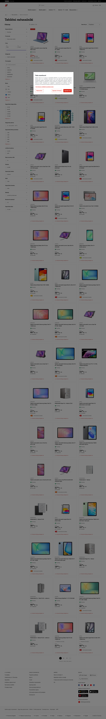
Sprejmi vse (67, 90)
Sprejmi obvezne (56, 90)
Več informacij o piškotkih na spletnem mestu (45, 86)
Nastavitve (39, 90)
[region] (53, 83)
